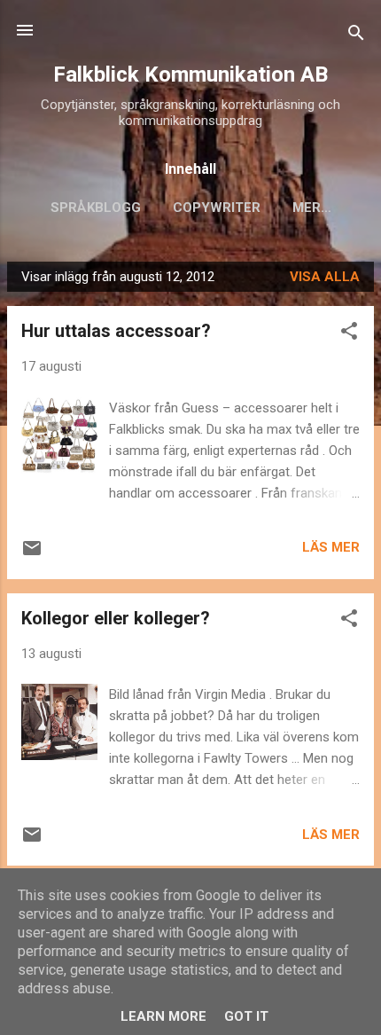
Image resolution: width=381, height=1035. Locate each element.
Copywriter (216, 208)
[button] (349, 334)
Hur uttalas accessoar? (116, 330)
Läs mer (331, 547)
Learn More (163, 1016)
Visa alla (325, 277)
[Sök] (356, 36)
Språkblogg (96, 208)
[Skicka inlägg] (32, 554)
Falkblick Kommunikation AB (190, 74)
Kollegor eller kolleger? (115, 618)
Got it (246, 1016)
